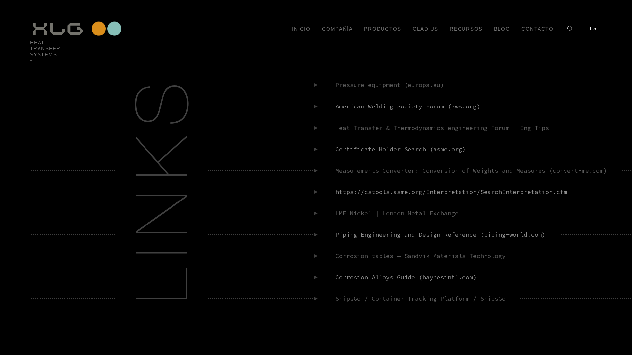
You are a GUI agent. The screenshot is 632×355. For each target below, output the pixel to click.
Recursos (466, 29)
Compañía (337, 29)
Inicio (301, 29)
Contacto (537, 29)
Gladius (425, 29)
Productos (382, 29)
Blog (502, 29)
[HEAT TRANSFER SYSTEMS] (76, 29)
